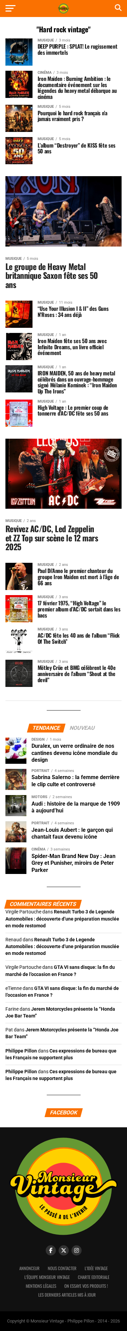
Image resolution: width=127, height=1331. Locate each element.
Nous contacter (62, 1268)
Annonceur (29, 1268)
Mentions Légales (41, 1286)
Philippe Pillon (21, 1051)
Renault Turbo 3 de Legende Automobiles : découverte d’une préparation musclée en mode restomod (62, 918)
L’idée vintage (96, 1268)
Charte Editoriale (93, 1277)
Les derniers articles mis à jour (67, 1295)
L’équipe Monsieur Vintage (47, 1277)
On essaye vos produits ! (86, 1286)
